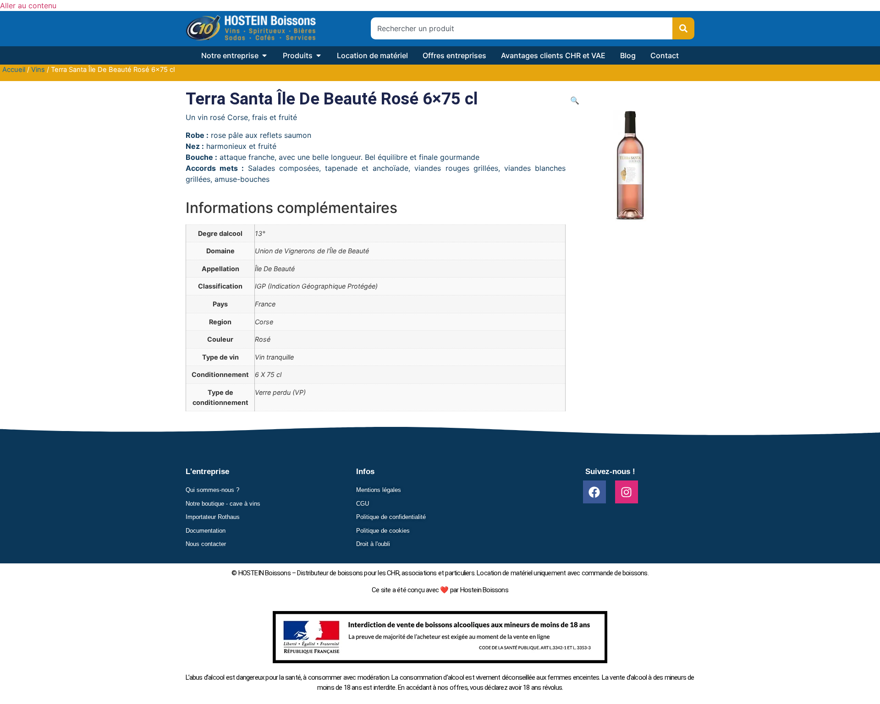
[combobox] (521, 28)
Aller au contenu (28, 5)
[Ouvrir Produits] (318, 55)
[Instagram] (626, 491)
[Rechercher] (683, 28)
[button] (574, 100)
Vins (38, 69)
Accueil (13, 69)
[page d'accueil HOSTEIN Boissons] (251, 29)
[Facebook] (594, 491)
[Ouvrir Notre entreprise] (264, 55)
